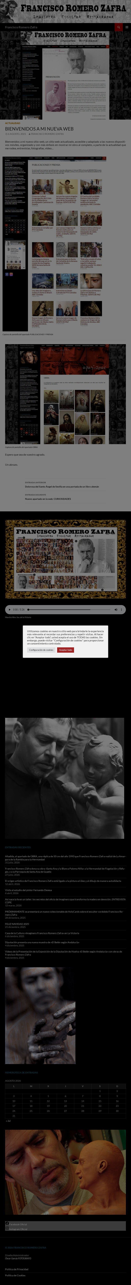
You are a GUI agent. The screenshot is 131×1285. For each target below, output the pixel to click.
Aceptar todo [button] (65, 650)
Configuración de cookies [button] (41, 650)
